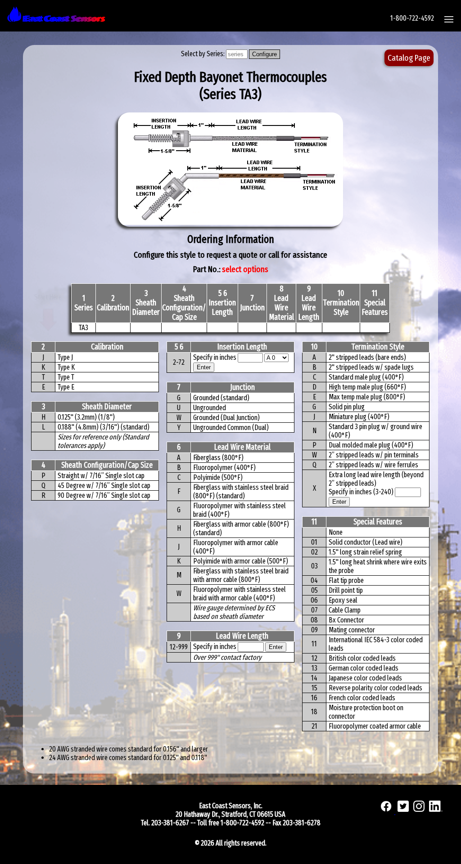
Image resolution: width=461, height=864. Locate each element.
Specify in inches (214, 357)
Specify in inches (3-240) (362, 492)
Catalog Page (409, 58)
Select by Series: (203, 53)
